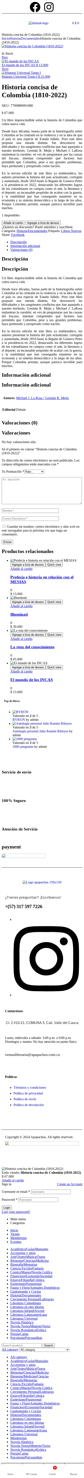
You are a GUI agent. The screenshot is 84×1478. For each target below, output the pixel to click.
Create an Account (69, 1184)
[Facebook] (35, 7)
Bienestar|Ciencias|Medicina (29, 1260)
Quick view (54, 564)
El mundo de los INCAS (31, 680)
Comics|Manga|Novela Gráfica (31, 1272)
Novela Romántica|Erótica (28, 1330)
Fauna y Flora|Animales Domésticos (35, 1287)
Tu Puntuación (13, 471)
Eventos (15, 1242)
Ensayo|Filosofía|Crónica (27, 1280)
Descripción (18, 242)
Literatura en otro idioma (27, 1307)
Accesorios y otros (23, 1253)
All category (18, 1357)
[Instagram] (49, 7)
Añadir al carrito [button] (21, 569)
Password (9, 1199)
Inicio (5, 38)
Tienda (15, 1234)
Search (48, 1345)
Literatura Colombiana (25, 1303)
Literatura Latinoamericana (28, 1314)
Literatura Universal (23, 1318)
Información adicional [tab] (26, 375)
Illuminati (19, 614)
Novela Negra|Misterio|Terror (30, 1326)
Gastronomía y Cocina (25, 1291)
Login (6, 1207)
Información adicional (25, 246)
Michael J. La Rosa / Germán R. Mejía (42, 398)
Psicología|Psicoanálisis (26, 1338)
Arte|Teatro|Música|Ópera (27, 1257)
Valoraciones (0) (21, 250)
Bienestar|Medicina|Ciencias (29, 1376)
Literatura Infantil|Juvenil (27, 1311)
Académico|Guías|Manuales (29, 1249)
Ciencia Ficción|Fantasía (27, 1268)
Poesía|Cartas (19, 1334)
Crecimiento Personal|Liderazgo (32, 1299)
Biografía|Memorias (23, 1264)
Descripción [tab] (15, 259)
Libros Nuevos (71, 231)
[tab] (46, 242)
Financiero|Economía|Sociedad (31, 1276)
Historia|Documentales (24, 38)
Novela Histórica (21, 1322)
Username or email (16, 1191)
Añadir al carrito (13, 223)
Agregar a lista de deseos (43, 223)
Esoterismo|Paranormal (26, 1284)
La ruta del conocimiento (32, 647)
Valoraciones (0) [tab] (19, 423)
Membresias (18, 1238)
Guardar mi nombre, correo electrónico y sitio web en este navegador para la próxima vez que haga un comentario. (40, 530)
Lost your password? (16, 1212)
